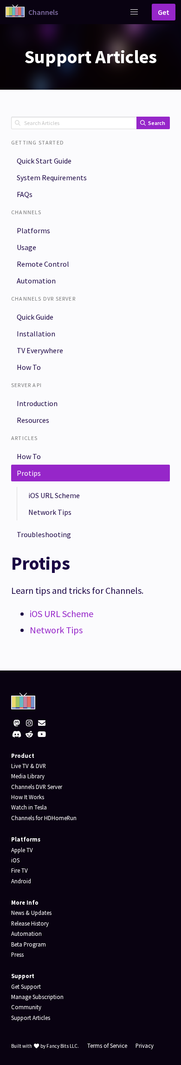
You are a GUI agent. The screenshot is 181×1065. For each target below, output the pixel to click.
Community (26, 1007)
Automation (36, 280)
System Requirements (52, 177)
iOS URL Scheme (54, 495)
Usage (26, 247)
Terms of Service (107, 1045)
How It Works (27, 797)
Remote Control (43, 264)
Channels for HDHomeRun (44, 818)
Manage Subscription (37, 996)
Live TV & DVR (28, 765)
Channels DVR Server (36, 786)
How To (29, 367)
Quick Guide (35, 317)
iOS (15, 860)
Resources (33, 420)
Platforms (33, 230)
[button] (134, 12)
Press (17, 954)
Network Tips (49, 512)
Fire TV (19, 870)
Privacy (145, 1045)
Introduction (37, 403)
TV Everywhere (40, 350)
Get (163, 12)
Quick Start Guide (44, 160)
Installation (36, 333)
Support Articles (30, 1017)
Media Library (28, 776)
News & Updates (31, 912)
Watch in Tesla (29, 807)
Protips (29, 473)
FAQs (24, 194)
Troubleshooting (44, 534)
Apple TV (22, 850)
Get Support (26, 986)
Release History (30, 923)
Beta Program (28, 944)
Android (21, 881)
